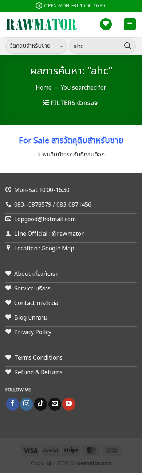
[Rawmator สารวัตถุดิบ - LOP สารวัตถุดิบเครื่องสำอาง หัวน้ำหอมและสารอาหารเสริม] (41, 24)
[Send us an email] (54, 404)
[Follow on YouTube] (68, 404)
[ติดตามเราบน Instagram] (26, 404)
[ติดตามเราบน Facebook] (12, 404)
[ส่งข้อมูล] (128, 46)
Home (44, 87)
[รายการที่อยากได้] (106, 24)
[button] (130, 24)
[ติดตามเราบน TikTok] (40, 404)
